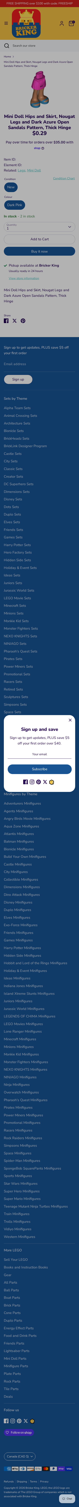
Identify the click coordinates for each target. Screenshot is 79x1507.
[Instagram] (32, 782)
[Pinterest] (38, 782)
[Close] (70, 720)
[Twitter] (45, 782)
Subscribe (39, 769)
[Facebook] (25, 782)
